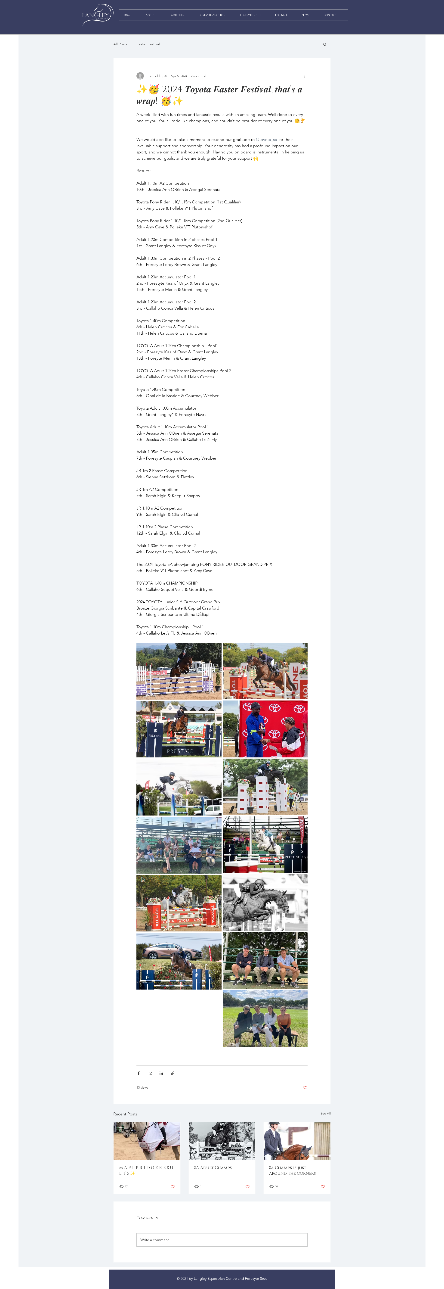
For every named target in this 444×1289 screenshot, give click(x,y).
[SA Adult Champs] (222, 1141)
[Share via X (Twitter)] (150, 1073)
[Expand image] (179, 671)
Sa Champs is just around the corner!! (292, 1170)
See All (326, 1113)
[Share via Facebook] (138, 1073)
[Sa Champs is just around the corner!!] (297, 1141)
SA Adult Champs (213, 1168)
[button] (325, 44)
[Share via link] (172, 1073)
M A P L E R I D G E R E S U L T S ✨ (146, 1170)
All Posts (120, 44)
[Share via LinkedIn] (161, 1073)
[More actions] (305, 76)
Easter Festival (148, 44)
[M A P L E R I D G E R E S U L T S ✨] (147, 1141)
